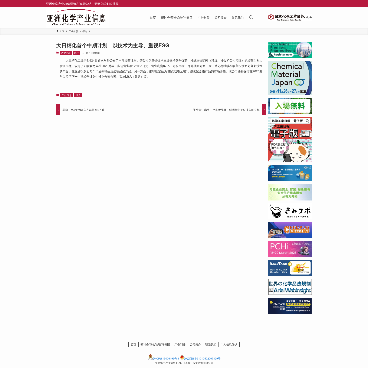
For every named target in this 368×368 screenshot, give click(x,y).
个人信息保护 (229, 344)
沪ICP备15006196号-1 (166, 358)
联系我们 (210, 344)
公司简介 (195, 344)
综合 (76, 52)
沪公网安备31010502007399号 (202, 358)
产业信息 (65, 52)
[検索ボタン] (251, 17)
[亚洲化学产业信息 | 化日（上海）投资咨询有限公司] (76, 17)
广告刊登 (179, 344)
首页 (133, 344)
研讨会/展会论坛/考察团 (155, 344)
